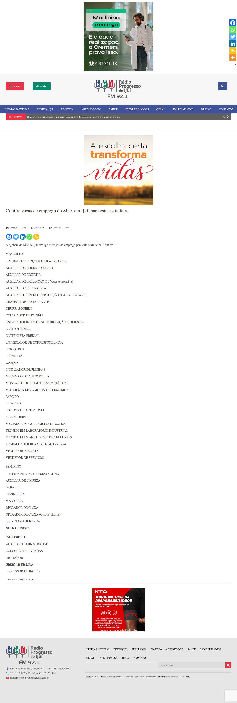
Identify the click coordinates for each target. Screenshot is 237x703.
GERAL (161, 109)
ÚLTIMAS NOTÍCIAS (16, 109)
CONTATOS (226, 109)
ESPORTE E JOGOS (137, 109)
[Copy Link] (36, 237)
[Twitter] (16, 237)
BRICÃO (206, 109)
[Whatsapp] (29, 237)
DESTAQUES (120, 649)
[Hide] (235, 64)
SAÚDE (113, 109)
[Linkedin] (23, 237)
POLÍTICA (67, 109)
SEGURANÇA (45, 109)
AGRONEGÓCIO (91, 109)
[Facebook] (9, 237)
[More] (232, 57)
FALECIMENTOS (183, 109)
